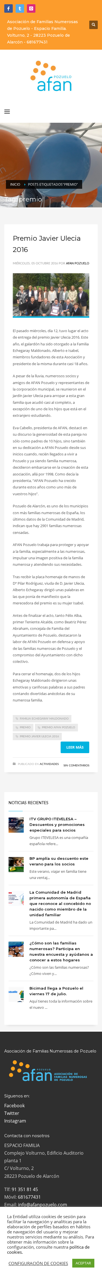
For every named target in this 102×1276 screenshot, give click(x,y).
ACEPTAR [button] (83, 1263)
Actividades (49, 764)
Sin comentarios (76, 765)
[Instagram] (31, 8)
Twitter (11, 1113)
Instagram (15, 1121)
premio (25, 727)
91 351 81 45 (25, 1189)
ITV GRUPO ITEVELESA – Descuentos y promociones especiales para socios (57, 824)
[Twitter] (20, 8)
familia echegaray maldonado (44, 718)
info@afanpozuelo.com (42, 1205)
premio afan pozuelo (58, 727)
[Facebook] (8, 8)
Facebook (14, 1105)
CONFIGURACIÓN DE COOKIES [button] (38, 1263)
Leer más (75, 747)
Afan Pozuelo (77, 263)
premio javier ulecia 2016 (39, 736)
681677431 (37, 42)
